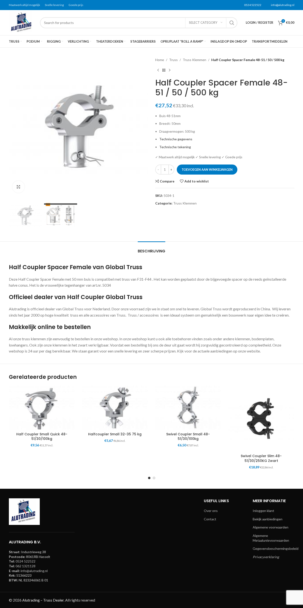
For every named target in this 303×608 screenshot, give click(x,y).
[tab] (151, 248)
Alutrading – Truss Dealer (43, 600)
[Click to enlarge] (18, 187)
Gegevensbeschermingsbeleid (275, 548)
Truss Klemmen (194, 60)
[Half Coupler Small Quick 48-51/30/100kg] (42, 408)
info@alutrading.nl (282, 5)
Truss (173, 60)
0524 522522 (252, 5)
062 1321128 (25, 566)
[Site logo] (22, 22)
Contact (210, 519)
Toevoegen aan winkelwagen (207, 169)
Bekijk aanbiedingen (267, 519)
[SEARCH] (231, 22)
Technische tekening (175, 147)
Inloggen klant (263, 511)
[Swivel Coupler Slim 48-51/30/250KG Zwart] (261, 419)
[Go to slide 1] (149, 478)
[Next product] (169, 70)
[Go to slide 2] (154, 478)
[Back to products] (164, 70)
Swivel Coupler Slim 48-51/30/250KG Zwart (261, 458)
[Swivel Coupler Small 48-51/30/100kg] (188, 408)
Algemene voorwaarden (270, 527)
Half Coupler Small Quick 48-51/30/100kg (41, 436)
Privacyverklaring (266, 557)
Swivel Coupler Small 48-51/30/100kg (188, 436)
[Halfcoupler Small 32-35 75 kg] (115, 408)
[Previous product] (158, 70)
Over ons (211, 511)
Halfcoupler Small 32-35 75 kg (115, 434)
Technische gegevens (175, 139)
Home (159, 60)
